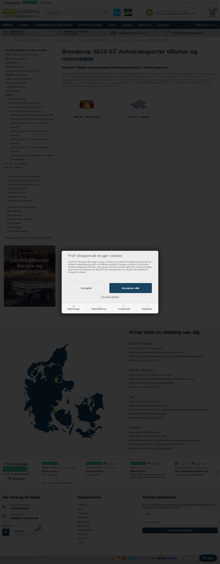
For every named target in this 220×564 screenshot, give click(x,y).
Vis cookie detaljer (110, 296)
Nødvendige (74, 309)
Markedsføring (99, 309)
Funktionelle (124, 309)
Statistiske (147, 309)
